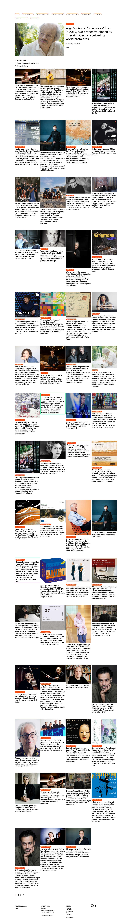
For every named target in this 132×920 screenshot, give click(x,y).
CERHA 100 (94, 370)
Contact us (69, 914)
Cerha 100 (35, 18)
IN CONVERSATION (71, 364)
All (17, 14)
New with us (86, 14)
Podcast (97, 14)
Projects (68, 906)
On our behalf (27, 14)
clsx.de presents (21, 18)
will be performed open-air (51, 162)
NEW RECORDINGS (20, 146)
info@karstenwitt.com (47, 915)
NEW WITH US (70, 195)
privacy (68, 917)
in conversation (58, 14)
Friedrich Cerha (21, 60)
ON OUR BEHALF (46, 395)
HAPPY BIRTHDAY (71, 537)
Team (67, 913)
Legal (71, 917)
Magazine (68, 909)
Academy (68, 908)
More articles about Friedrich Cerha (28, 63)
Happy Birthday (72, 14)
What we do (69, 911)
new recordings (42, 14)
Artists (68, 905)
